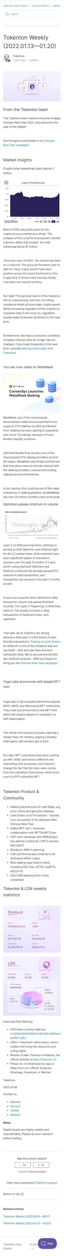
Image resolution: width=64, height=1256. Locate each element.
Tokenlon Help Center (15, 5)
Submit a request (46, 1182)
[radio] (23, 1165)
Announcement (40, 5)
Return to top (11, 1194)
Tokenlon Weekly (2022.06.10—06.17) (26, 1216)
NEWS (56, 5)
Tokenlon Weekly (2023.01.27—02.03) (27, 1223)
